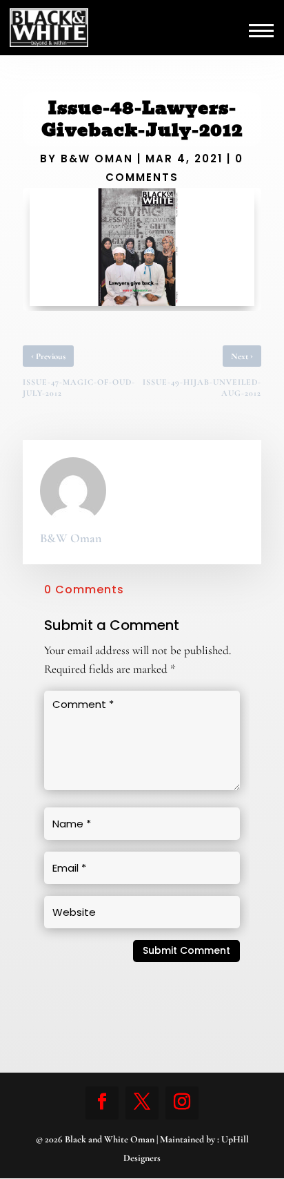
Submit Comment (186, 950)
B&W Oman (97, 158)
